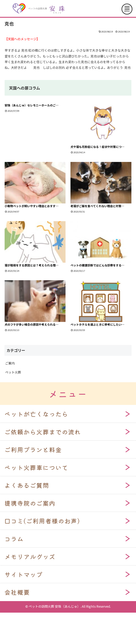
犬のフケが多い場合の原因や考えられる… (31, 324)
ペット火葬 (13, 372)
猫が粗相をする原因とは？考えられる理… (31, 265)
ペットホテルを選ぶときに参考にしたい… (97, 324)
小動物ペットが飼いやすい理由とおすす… (31, 206)
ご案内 (10, 363)
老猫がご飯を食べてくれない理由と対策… (97, 206)
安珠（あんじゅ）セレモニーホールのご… (31, 105)
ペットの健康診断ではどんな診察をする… (97, 265)
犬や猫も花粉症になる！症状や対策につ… (97, 147)
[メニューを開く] (126, 9)
